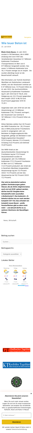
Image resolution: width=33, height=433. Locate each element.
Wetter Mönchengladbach (15, 265)
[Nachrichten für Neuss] (6, 37)
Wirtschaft (12, 220)
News (5, 220)
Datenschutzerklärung (19, 429)
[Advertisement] (16, 17)
